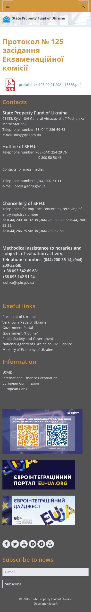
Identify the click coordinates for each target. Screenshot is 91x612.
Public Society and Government (27, 338)
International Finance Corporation (30, 378)
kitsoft (53, 604)
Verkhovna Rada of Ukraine (24, 322)
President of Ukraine (19, 316)
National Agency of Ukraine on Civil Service (37, 344)
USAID (7, 372)
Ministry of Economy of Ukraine (27, 349)
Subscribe (13, 584)
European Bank (14, 389)
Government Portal (17, 327)
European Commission (20, 383)
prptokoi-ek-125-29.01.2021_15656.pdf (50, 84)
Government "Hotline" (20, 333)
